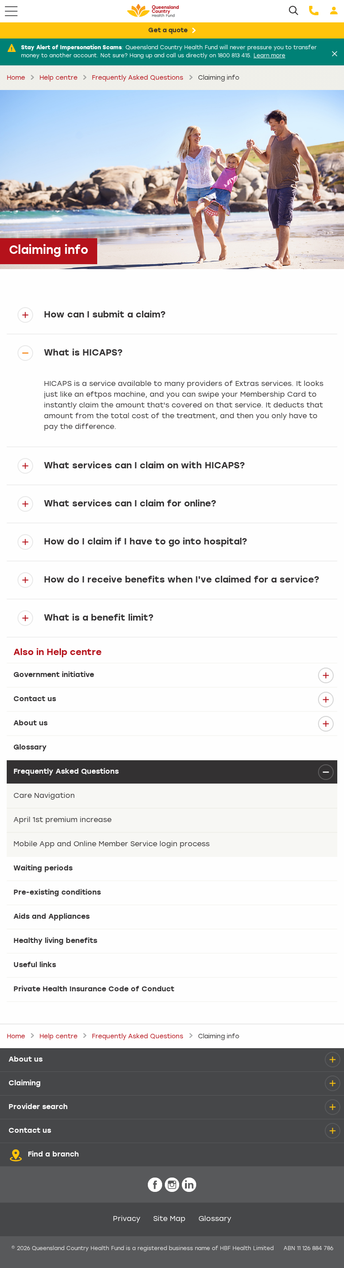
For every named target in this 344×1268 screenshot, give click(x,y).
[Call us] (313, 11)
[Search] (293, 11)
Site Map (169, 1219)
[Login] (334, 11)
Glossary (214, 1219)
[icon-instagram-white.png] (172, 1185)
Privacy (126, 1219)
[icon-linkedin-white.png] (189, 1185)
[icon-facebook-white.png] (155, 1185)
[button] (172, 315)
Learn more (269, 56)
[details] (325, 675)
